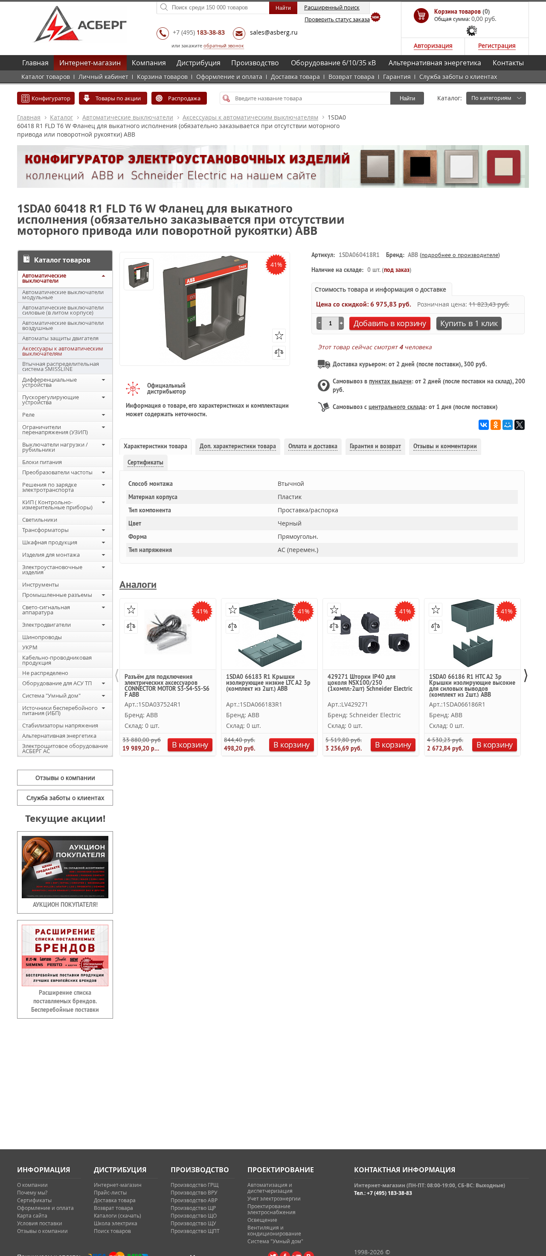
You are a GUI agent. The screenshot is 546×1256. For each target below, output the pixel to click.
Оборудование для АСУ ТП (57, 683)
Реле (28, 414)
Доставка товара (295, 77)
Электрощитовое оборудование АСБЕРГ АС (65, 748)
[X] (519, 425)
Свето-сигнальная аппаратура (46, 609)
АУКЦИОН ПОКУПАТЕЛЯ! (65, 904)
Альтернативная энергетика (435, 62)
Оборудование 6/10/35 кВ (333, 62)
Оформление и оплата (229, 77)
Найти (407, 98)
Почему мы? (32, 1192)
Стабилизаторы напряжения (60, 725)
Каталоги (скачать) (117, 1215)
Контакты (508, 62)
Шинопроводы (42, 637)
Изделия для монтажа (51, 554)
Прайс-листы (110, 1192)
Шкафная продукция (49, 542)
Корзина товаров (162, 77)
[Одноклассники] (496, 425)
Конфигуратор (51, 98)
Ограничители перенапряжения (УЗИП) (55, 429)
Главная (35, 62)
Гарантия (397, 77)
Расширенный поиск (332, 7)
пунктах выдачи (390, 381)
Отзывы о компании (65, 778)
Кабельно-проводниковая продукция (57, 660)
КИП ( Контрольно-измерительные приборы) (57, 504)
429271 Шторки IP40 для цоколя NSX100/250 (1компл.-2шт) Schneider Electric (370, 683)
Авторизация (433, 45)
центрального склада (397, 407)
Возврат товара (351, 77)
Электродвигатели (46, 624)
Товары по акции (118, 98)
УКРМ (30, 647)
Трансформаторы (45, 530)
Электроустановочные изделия (52, 569)
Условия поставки (39, 1223)
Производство (255, 62)
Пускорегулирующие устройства (50, 399)
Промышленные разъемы (57, 595)
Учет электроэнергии (274, 1198)
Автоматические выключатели (127, 117)
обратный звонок (223, 45)
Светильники (39, 519)
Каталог (61, 117)
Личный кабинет (103, 77)
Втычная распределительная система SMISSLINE (60, 366)
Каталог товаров (45, 77)
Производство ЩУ (193, 1223)
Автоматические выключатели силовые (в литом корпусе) (63, 310)
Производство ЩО (194, 1215)
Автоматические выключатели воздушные (63, 325)
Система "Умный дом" (51, 695)
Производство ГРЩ (194, 1184)
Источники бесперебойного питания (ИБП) (60, 710)
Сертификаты (34, 1200)
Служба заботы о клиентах (458, 77)
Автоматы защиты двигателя (60, 338)
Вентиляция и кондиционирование (274, 1230)
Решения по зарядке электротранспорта (49, 487)
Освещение (262, 1219)
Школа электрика (115, 1223)
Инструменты (40, 584)
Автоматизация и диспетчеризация (270, 1187)
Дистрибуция (199, 62)
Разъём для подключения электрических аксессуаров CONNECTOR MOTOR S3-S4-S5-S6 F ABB (167, 685)
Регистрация (497, 45)
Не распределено (45, 673)
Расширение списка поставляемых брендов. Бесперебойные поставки (65, 1001)
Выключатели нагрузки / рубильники (55, 447)
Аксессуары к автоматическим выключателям (250, 117)
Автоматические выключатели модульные (63, 294)
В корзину (190, 744)
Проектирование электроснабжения (271, 1209)
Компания (149, 62)
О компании (32, 1184)
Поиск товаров (112, 1230)
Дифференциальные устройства (49, 382)
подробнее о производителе (459, 255)
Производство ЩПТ (195, 1230)
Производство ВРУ (194, 1192)
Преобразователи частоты (57, 472)
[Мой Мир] (507, 425)
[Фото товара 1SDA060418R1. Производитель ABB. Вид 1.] (138, 275)
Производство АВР (194, 1200)
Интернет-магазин (90, 62)
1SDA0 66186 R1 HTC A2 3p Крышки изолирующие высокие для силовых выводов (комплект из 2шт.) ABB (472, 685)
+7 (199, 32)
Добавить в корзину (390, 323)
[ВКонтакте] (484, 425)
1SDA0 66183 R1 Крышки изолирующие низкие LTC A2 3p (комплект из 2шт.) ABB (268, 683)
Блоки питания (42, 462)
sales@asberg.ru (274, 32)
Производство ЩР (193, 1207)
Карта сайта (32, 1215)
